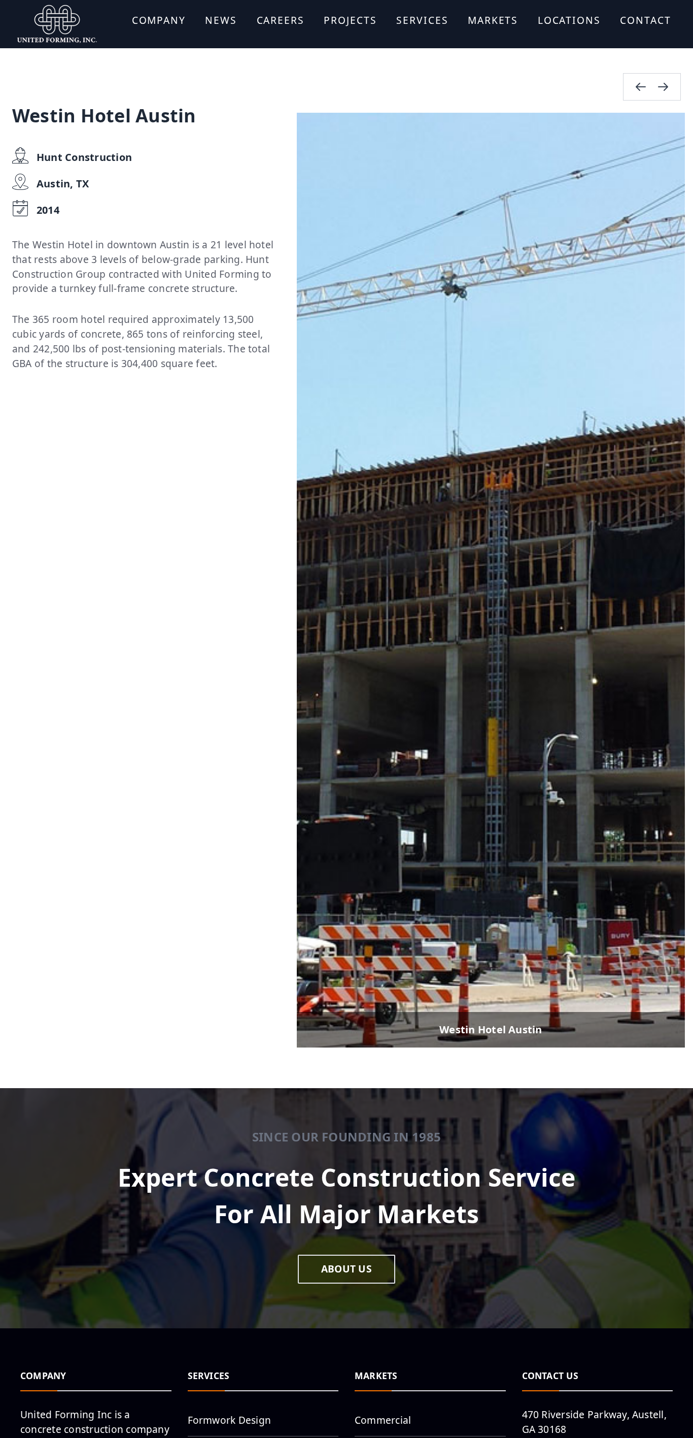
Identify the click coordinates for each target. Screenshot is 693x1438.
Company (159, 20)
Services (422, 20)
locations (569, 20)
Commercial (383, 1420)
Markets (493, 20)
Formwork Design (229, 1420)
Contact (645, 20)
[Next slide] (663, 87)
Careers (280, 20)
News (221, 20)
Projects (350, 20)
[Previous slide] (641, 87)
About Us (346, 1269)
